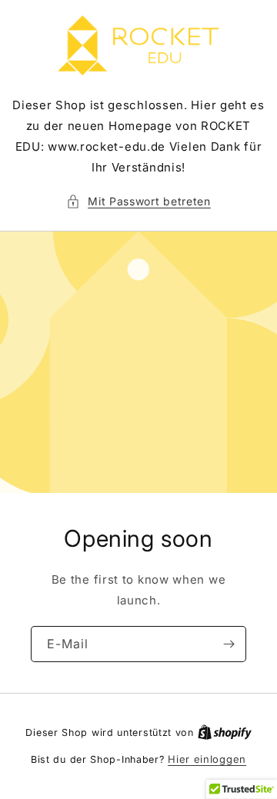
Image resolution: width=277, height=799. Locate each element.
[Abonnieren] (228, 644)
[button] (138, 201)
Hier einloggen (207, 759)
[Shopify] (225, 732)
